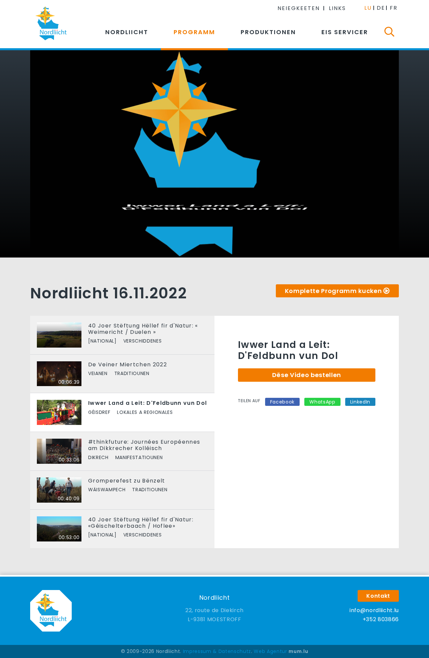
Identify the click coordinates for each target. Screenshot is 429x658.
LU (368, 8)
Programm (194, 32)
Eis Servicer (344, 32)
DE (381, 8)
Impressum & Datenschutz (217, 651)
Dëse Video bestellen (306, 375)
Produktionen (268, 32)
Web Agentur (270, 651)
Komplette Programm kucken (333, 291)
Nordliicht (126, 32)
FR (393, 8)
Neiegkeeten (299, 8)
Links (337, 8)
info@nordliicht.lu (374, 610)
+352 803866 (381, 619)
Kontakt (378, 596)
